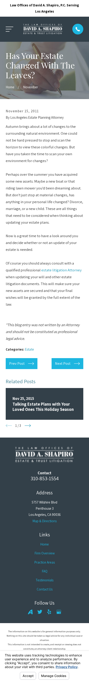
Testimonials (44, 580)
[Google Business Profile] (58, 611)
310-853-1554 (45, 478)
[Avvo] (30, 611)
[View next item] (28, 425)
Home (44, 544)
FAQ (44, 571)
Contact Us (44, 589)
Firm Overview (44, 553)
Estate (29, 349)
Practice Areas (44, 562)
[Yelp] (49, 611)
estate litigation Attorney (61, 270)
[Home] (43, 29)
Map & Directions (44, 521)
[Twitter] (39, 611)
